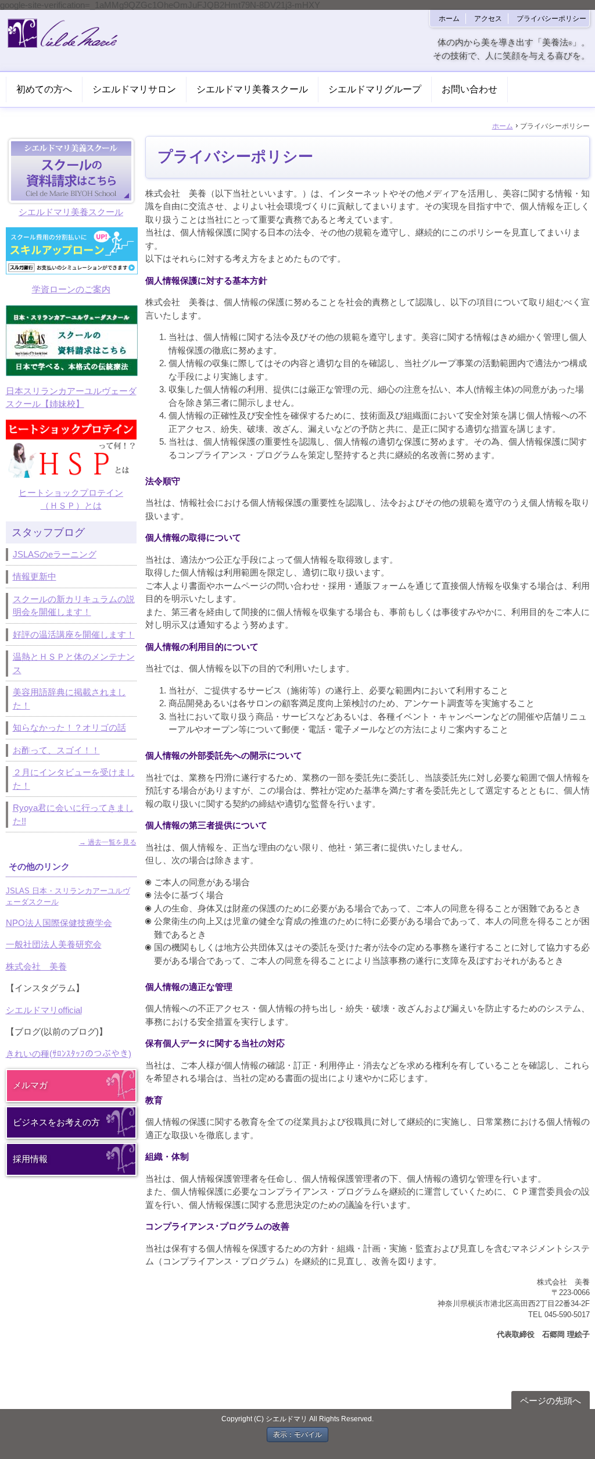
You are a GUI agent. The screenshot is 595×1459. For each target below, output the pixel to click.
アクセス (488, 19)
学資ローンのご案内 (71, 289)
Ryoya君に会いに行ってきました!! (73, 814)
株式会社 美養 (36, 966)
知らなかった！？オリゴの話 (69, 727)
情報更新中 (34, 576)
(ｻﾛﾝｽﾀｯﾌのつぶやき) (90, 1054)
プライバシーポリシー (551, 19)
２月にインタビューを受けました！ (74, 779)
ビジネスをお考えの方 (56, 1122)
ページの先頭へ (550, 1401)
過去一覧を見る (112, 842)
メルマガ (30, 1085)
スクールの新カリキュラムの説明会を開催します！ (74, 605)
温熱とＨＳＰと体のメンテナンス (74, 663)
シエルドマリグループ (374, 89)
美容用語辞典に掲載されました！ (69, 698)
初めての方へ (44, 89)
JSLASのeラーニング (54, 554)
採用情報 (30, 1159)
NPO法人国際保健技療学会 (59, 923)
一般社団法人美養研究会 (54, 944)
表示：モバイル (297, 1435)
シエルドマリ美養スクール (252, 89)
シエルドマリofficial (44, 1010)
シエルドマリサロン (134, 89)
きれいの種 (27, 1054)
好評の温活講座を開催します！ (74, 634)
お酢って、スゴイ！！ (56, 750)
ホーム (449, 19)
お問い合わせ (469, 89)
